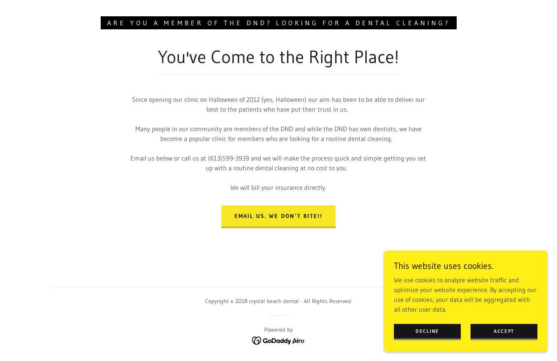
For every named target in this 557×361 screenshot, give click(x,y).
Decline (427, 331)
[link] (278, 340)
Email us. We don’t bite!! (278, 216)
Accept (504, 331)
